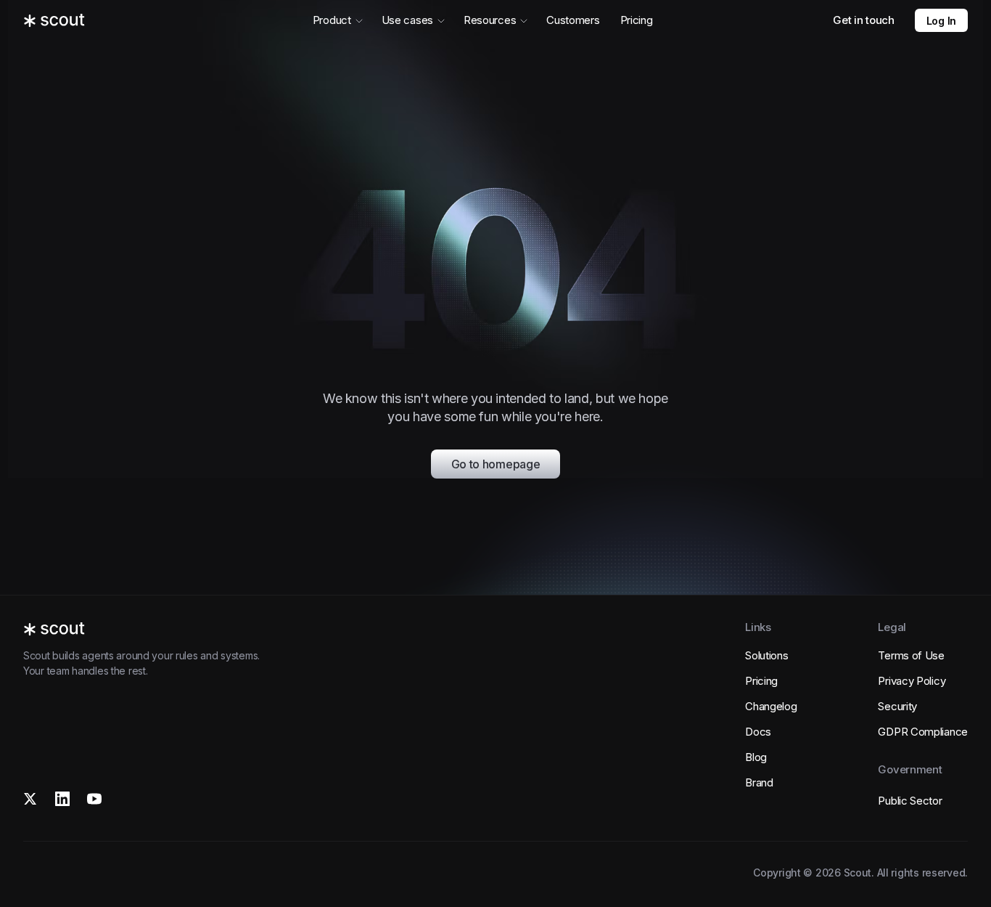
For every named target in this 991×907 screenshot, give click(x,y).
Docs (758, 731)
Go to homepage (495, 464)
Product (332, 20)
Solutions (766, 655)
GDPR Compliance (923, 731)
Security (897, 706)
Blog (756, 757)
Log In (941, 21)
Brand (759, 782)
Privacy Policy (911, 680)
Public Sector (910, 800)
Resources (490, 20)
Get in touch (863, 20)
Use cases (407, 20)
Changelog (771, 706)
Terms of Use (911, 655)
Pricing (636, 20)
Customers (572, 20)
